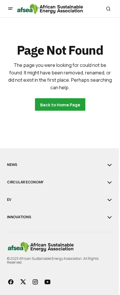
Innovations (19, 217)
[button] (10, 8)
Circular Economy (25, 182)
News (12, 165)
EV (9, 200)
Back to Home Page (60, 105)
